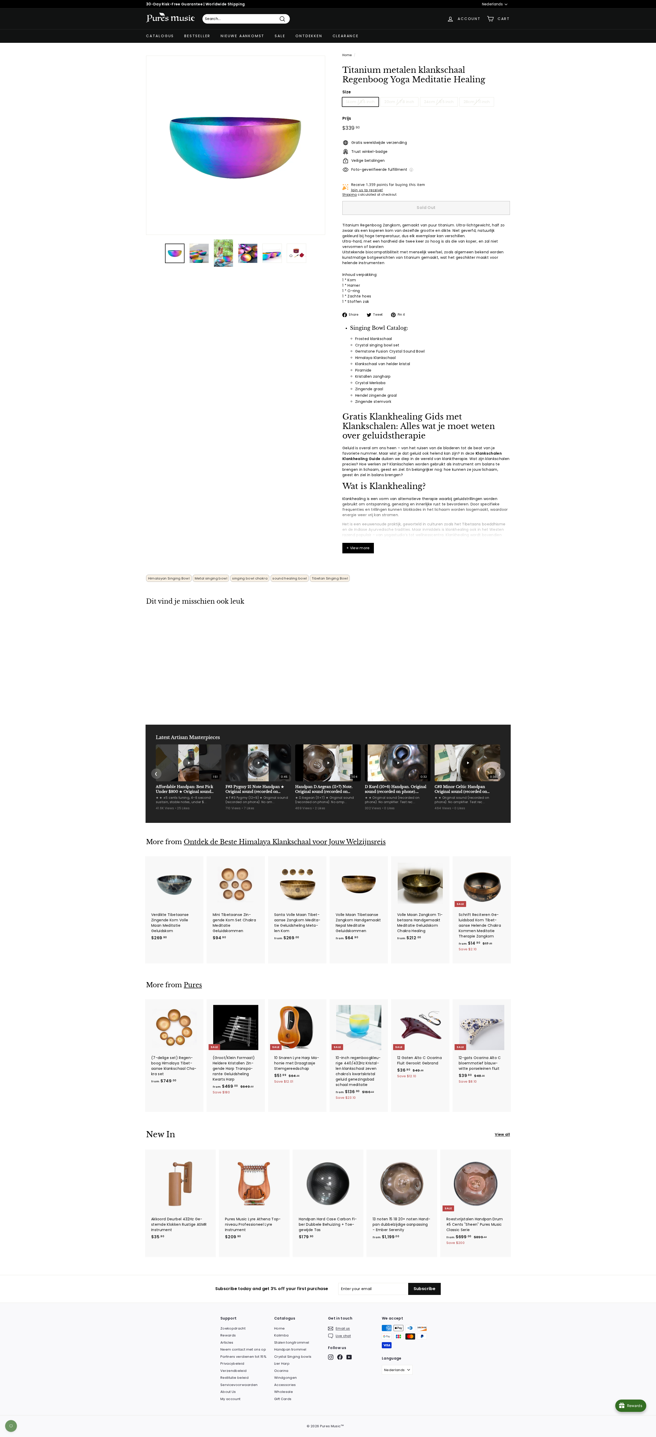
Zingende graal (369, 389)
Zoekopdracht (232, 1328)
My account (230, 1398)
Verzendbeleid (233, 1370)
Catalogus (160, 35)
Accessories (285, 1384)
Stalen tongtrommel (291, 1342)
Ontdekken (308, 35)
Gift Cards (283, 1398)
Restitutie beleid (234, 1377)
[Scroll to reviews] (426, 87)
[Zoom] (235, 145)
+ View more (358, 548)
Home (347, 55)
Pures (193, 985)
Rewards (228, 1335)
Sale (280, 35)
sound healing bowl (289, 578)
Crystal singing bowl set (377, 345)
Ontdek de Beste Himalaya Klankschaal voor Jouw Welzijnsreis (285, 842)
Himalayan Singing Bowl (169, 578)
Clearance (346, 35)
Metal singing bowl (211, 578)
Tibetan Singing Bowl (330, 578)
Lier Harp (282, 1363)
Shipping (349, 195)
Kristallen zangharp (373, 376)
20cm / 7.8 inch (399, 101)
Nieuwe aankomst (242, 35)
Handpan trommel (290, 1349)
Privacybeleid (232, 1363)
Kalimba (281, 1335)
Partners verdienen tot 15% (243, 1356)
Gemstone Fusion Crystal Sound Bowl (390, 351)
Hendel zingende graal (376, 395)
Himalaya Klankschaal (375, 357)
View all (502, 1134)
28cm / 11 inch (477, 101)
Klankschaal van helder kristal (382, 363)
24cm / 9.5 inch (439, 101)
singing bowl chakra (250, 578)
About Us (228, 1391)
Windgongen (285, 1377)
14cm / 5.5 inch (360, 101)
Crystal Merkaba (370, 382)
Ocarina (281, 1370)
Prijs (346, 118)
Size (346, 92)
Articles (226, 1342)
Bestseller (197, 35)
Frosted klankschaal (373, 338)
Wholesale (283, 1391)
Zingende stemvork (373, 401)
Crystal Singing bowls (292, 1356)
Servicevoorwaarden (239, 1384)
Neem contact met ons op (243, 1349)
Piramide (363, 370)
